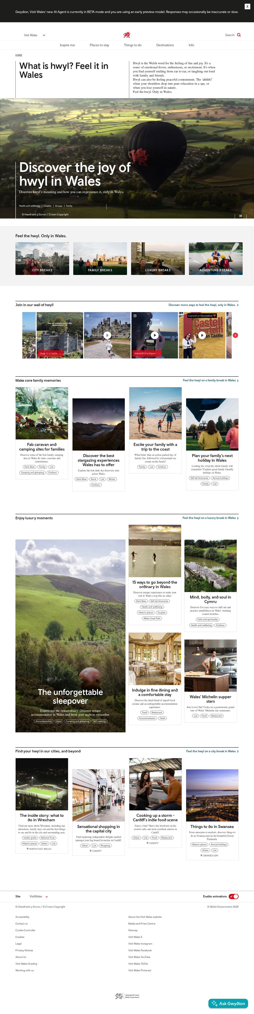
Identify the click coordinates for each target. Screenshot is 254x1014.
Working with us (24, 970)
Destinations (165, 45)
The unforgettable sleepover (70, 696)
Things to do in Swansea (212, 826)
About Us (20, 957)
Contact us (21, 923)
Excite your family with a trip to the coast (155, 446)
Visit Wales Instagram (140, 943)
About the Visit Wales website (145, 916)
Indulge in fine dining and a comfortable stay (155, 692)
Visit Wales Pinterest (139, 970)
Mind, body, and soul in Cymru (210, 599)
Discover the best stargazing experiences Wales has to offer (98, 460)
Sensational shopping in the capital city (98, 828)
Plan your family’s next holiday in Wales (212, 457)
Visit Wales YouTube (139, 957)
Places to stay (99, 45)
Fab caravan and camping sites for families (42, 446)
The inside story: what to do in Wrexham (42, 817)
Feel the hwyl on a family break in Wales (209, 380)
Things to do (133, 45)
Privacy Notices (24, 950)
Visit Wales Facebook (140, 950)
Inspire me (67, 45)
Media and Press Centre (141, 923)
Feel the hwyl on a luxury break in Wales (209, 517)
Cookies (19, 936)
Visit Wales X (135, 936)
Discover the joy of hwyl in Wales (75, 174)
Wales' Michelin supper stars (210, 699)
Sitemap (133, 930)
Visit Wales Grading (26, 963)
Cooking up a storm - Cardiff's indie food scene (155, 817)
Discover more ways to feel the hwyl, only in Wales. (202, 304)
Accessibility (22, 916)
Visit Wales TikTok (138, 963)
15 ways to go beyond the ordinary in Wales (154, 584)
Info (191, 45)
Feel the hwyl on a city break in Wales (211, 751)
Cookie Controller (25, 930)
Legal (18, 943)
